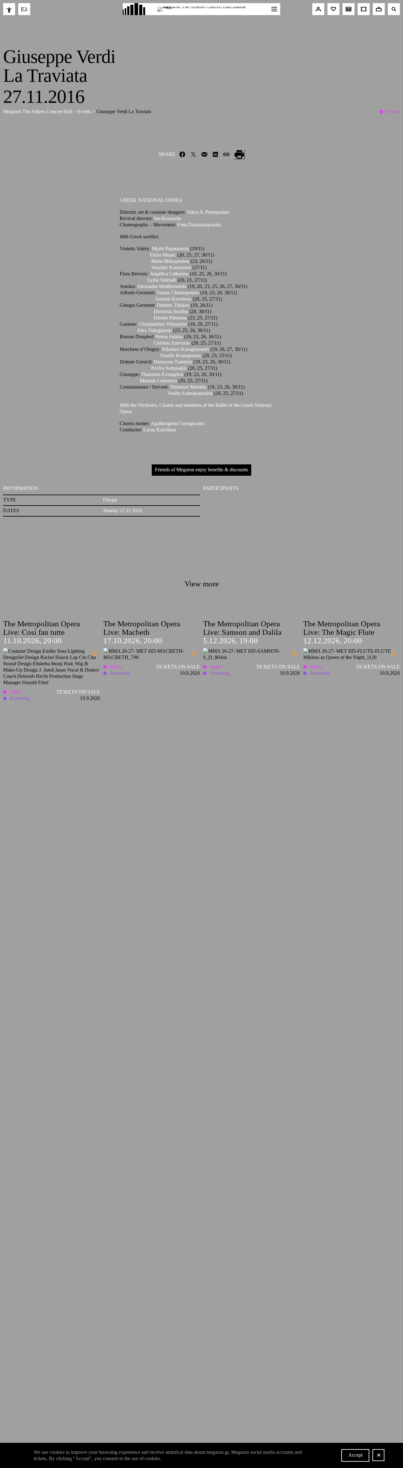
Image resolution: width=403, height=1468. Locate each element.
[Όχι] (378, 1455)
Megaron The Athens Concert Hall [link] (38, 111)
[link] (9, 9)
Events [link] (84, 111)
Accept (355, 1455)
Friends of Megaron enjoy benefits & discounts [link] (201, 469)
